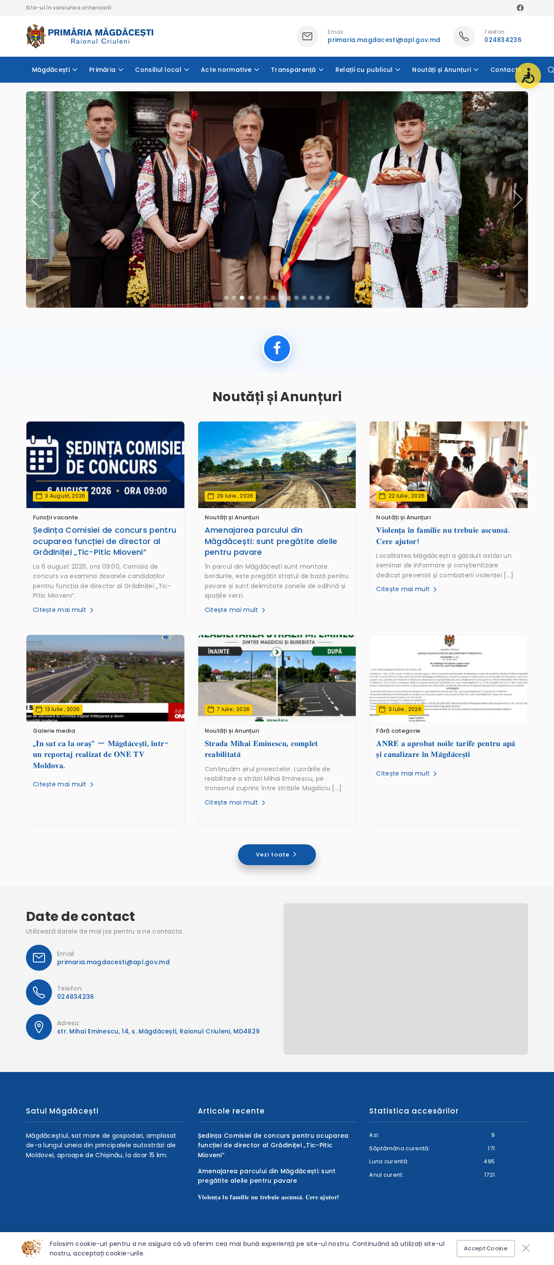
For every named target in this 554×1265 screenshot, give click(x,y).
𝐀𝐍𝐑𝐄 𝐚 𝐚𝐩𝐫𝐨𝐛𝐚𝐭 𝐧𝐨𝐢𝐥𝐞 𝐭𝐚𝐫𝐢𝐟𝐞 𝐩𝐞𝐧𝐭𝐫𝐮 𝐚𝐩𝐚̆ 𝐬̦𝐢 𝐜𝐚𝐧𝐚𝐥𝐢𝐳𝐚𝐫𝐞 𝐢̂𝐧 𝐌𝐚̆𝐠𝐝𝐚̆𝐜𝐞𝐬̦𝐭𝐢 (445, 749)
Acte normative (226, 69)
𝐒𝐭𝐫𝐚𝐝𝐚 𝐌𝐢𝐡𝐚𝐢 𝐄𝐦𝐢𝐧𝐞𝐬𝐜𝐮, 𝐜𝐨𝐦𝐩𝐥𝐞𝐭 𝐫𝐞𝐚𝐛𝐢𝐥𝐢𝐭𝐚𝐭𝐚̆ (261, 749)
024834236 (503, 40)
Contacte (506, 69)
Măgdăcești (51, 69)
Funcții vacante (55, 517)
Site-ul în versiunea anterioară (68, 7)
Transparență (293, 69)
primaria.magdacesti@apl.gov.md (384, 40)
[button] (518, 199)
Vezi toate (273, 854)
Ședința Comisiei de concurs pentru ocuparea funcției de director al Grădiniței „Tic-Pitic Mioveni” (104, 541)
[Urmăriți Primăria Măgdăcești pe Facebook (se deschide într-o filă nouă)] (277, 348)
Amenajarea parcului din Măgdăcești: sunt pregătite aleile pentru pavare (271, 541)
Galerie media (54, 731)
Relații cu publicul (364, 69)
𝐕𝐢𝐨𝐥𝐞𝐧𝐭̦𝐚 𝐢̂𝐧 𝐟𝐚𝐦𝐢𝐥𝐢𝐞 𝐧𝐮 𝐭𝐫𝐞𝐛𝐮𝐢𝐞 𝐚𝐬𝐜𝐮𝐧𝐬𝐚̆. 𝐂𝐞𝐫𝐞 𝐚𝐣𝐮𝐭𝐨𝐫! (443, 535)
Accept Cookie (486, 1248)
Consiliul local (158, 69)
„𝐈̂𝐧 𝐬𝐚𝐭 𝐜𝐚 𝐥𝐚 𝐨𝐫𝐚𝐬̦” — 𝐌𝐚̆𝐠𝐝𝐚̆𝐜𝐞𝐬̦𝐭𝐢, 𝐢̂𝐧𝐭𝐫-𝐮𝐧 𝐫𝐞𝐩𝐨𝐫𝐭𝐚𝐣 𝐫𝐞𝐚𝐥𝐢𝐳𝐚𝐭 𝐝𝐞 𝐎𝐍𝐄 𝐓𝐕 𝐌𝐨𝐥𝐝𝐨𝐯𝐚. (101, 754)
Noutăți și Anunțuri (441, 69)
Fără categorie (398, 731)
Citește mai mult (60, 609)
